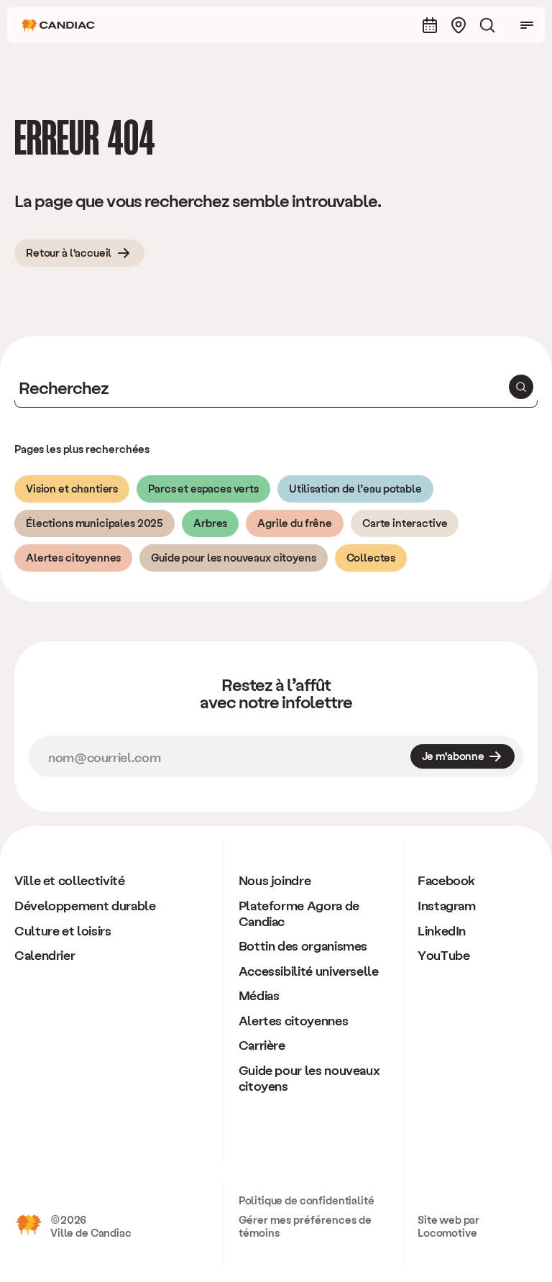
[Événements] (429, 25)
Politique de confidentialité (306, 1200)
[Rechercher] (487, 25)
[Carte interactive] (458, 25)
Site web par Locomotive (448, 1226)
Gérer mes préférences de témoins (305, 1226)
